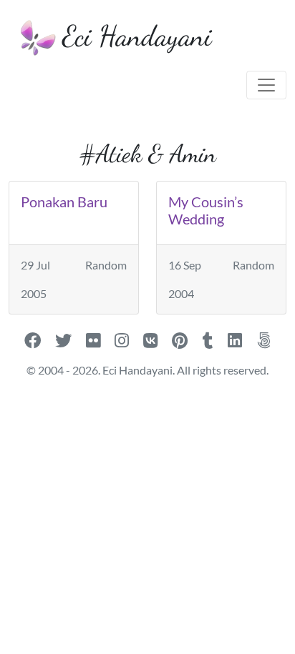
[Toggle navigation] (266, 85)
